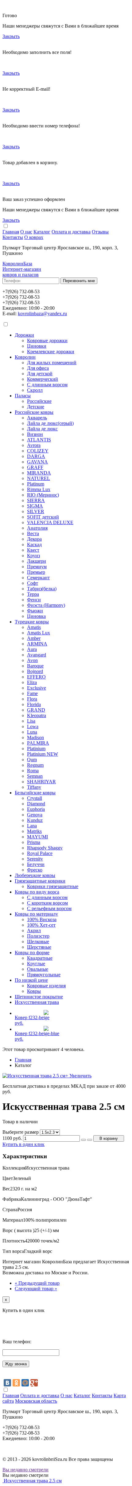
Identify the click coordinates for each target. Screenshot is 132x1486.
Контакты (12, 237)
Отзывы (100, 231)
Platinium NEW (42, 754)
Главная (10, 231)
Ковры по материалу (36, 914)
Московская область (36, 1401)
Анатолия (37, 528)
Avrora (34, 445)
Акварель (37, 417)
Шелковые (38, 941)
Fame (32, 693)
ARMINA (37, 643)
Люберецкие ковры (35, 875)
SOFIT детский (43, 517)
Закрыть (11, 36)
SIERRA (36, 500)
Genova (34, 814)
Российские (39, 401)
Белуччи (36, 864)
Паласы (23, 395)
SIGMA (35, 506)
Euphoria (36, 809)
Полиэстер (38, 936)
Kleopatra (36, 715)
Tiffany (34, 787)
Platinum (35, 483)
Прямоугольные (43, 974)
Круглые (36, 963)
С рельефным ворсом (49, 908)
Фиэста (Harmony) (46, 605)
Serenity (35, 858)
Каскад (34, 544)
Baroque (35, 665)
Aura (32, 649)
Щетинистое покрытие (39, 996)
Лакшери (36, 561)
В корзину (108, 1138)
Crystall (34, 798)
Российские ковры (34, 412)
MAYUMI (37, 836)
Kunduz (35, 820)
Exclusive (36, 687)
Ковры (34, 991)
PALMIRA (38, 743)
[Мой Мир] (25, 1382)
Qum (32, 759)
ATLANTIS (39, 439)
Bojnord (35, 671)
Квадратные (39, 958)
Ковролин (25, 357)
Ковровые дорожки (47, 340)
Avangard (36, 654)
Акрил (34, 930)
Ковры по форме (32, 952)
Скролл (35, 390)
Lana (32, 825)
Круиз (33, 555)
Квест (33, 550)
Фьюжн (35, 610)
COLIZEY (38, 450)
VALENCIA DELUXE (50, 522)
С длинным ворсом (47, 384)
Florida (34, 704)
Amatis (34, 627)
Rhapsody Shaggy (45, 847)
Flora (32, 698)
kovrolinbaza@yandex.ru (42, 313)
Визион (35, 434)
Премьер (36, 572)
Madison (35, 737)
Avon (32, 660)
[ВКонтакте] (7, 1382)
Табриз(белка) (41, 588)
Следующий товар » (36, 1288)
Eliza (32, 682)
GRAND (36, 710)
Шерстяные (39, 947)
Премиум (37, 566)
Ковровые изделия (46, 985)
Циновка (36, 616)
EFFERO (36, 676)
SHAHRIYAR (41, 781)
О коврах (33, 237)
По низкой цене (31, 980)
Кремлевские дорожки (50, 351)
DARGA (36, 456)
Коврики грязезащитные (52, 886)
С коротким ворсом (47, 903)
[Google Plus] (34, 1382)
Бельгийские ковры (35, 792)
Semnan (35, 776)
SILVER (35, 511)
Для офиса (38, 368)
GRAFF (35, 467)
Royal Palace (39, 853)
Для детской (39, 373)
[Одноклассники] (16, 1382)
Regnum (35, 765)
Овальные (37, 969)
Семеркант (38, 577)
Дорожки (24, 335)
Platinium (36, 748)
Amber (34, 638)
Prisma (33, 842)
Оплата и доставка (71, 231)
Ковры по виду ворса (37, 891)
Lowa (32, 726)
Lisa (31, 721)
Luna (32, 732)
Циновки (36, 346)
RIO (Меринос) (43, 494)
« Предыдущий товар (37, 1283)
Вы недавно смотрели (25, 1469)
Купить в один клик (23, 1144)
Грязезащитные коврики (40, 880)
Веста (33, 533)
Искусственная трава (37, 1002)
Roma (33, 770)
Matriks (34, 831)
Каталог (41, 231)
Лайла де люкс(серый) (50, 423)
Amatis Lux (38, 632)
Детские (35, 406)
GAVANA (37, 461)
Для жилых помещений (51, 362)
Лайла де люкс (42, 428)
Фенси (34, 599)
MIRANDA (39, 472)
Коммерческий (42, 379)
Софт (32, 583)
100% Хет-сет (41, 925)
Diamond (36, 803)
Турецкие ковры (32, 621)
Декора (34, 539)
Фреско (34, 869)
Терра (33, 594)
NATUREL (38, 478)
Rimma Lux (38, 489)
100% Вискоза (41, 919)
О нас (26, 231)
